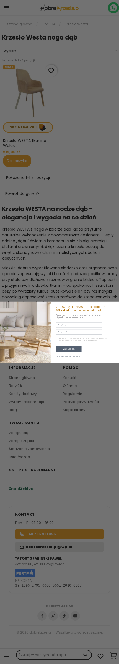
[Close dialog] (115, 305)
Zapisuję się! (68, 349)
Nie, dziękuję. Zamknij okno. (68, 356)
